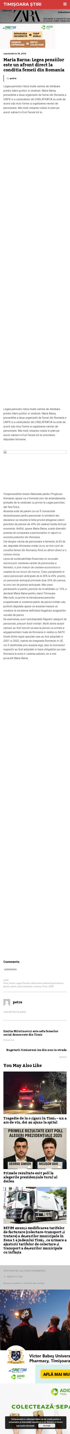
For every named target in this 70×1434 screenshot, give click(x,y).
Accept (46, 1425)
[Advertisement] (35, 261)
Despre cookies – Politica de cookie (24, 1283)
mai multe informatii (25, 1425)
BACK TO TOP (15, 1276)
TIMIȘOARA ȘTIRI (22, 4)
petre (13, 78)
